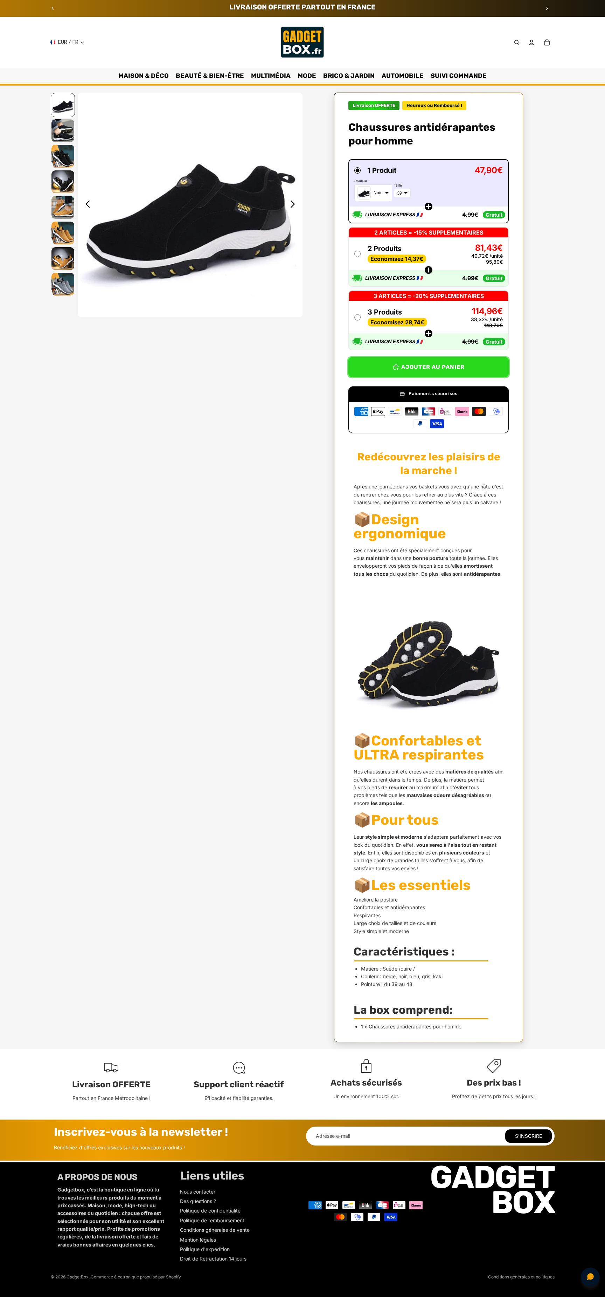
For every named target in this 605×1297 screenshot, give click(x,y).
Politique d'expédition (205, 1249)
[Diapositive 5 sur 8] (62, 207)
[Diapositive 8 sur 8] (62, 284)
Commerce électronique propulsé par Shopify (136, 1276)
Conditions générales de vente (215, 1230)
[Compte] (531, 42)
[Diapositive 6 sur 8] (62, 233)
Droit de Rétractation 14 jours (213, 1259)
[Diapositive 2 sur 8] (62, 130)
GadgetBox (78, 1276)
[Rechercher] (516, 42)
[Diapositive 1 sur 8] (62, 105)
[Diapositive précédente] (53, 8)
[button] (428, 191)
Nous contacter (197, 1192)
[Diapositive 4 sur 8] (62, 181)
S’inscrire (528, 1136)
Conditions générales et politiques (521, 1276)
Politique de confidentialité (210, 1211)
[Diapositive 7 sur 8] (62, 258)
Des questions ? (198, 1201)
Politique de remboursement (212, 1220)
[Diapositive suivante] (547, 8)
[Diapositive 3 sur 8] (62, 156)
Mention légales (198, 1240)
